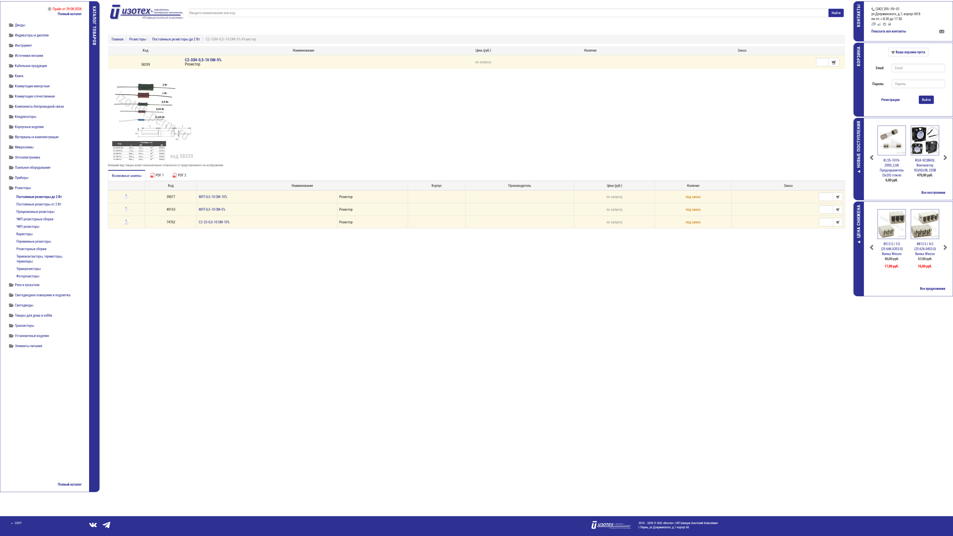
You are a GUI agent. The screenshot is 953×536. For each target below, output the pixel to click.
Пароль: (878, 84)
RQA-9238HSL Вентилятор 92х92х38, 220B (892, 165)
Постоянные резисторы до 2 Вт (39, 197)
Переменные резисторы (33, 241)
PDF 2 (181, 175)
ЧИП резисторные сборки (34, 219)
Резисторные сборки (31, 249)
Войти (926, 100)
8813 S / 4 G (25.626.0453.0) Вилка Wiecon (892, 249)
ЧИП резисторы (27, 227)
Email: (880, 68)
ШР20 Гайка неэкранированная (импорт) (925, 165)
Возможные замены (126, 176)
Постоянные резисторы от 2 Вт (38, 204)
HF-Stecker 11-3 (925, 244)
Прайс (67, 9)
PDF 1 (159, 175)
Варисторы (24, 234)
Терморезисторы (28, 269)
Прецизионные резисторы (35, 212)
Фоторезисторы (27, 276)
